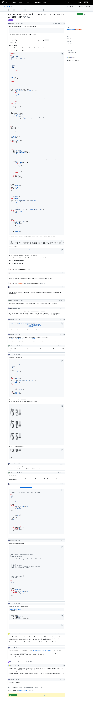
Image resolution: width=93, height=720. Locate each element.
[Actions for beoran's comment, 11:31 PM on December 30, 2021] (64, 634)
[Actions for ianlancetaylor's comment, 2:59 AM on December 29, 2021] (64, 346)
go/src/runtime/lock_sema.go (15, 609)
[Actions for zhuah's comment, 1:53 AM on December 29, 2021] (64, 334)
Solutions (14, 2)
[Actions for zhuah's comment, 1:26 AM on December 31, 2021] (64, 648)
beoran (11, 633)
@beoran (11, 653)
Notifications (71, 6)
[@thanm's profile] (9, 273)
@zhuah (10, 668)
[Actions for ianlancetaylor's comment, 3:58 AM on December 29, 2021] (64, 473)
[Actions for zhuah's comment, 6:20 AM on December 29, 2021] (64, 541)
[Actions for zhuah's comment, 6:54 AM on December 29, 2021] (64, 604)
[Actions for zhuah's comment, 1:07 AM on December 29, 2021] (64, 308)
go (9, 6)
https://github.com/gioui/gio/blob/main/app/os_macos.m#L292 (22, 338)
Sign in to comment (47, 695)
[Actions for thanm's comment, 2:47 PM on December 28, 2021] (64, 273)
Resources (21, 2)
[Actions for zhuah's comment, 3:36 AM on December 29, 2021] (64, 464)
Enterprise (37, 2)
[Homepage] (3, 2)
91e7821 (15, 610)
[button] (62, 53)
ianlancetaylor (13, 300)
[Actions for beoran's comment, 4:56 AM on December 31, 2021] (64, 665)
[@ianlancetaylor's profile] (9, 300)
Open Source (30, 2)
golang (6, 6)
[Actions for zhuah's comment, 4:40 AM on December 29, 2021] (64, 484)
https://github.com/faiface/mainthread (27, 638)
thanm (11, 273)
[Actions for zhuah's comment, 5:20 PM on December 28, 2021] (64, 287)
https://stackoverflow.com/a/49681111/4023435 (43, 650)
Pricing (44, 2)
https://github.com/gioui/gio (26, 486)
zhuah (11, 23)
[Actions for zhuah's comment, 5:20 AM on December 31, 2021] (64, 679)
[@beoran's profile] (9, 634)
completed (22, 661)
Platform (8, 2)
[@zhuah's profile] (9, 23)
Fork (79, 6)
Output (13, 42)
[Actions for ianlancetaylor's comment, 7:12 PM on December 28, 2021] (64, 301)
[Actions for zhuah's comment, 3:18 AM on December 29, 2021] (64, 355)
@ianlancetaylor (38, 468)
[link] (12, 269)
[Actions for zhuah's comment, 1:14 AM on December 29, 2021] (64, 319)
